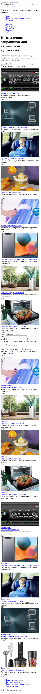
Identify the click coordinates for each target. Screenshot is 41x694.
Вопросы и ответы (8, 6)
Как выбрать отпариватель (11, 226)
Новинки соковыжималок (11, 192)
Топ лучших (10, 26)
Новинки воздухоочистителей (12, 293)
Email (3, 339)
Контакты (9, 20)
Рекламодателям (11, 686)
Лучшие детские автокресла (12, 159)
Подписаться (6, 358)
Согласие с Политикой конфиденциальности (19, 341)
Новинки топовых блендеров (12, 670)
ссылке (12, 353)
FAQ (7, 32)
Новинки (9, 30)
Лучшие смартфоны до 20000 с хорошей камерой (20, 259)
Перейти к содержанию (10, 2)
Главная (8, 24)
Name (3, 355)
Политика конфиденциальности (17, 18)
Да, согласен (12, 345)
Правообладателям (12, 682)
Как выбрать (10, 28)
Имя (3, 337)
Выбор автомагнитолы (10, 93)
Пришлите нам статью (14, 680)
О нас (7, 16)
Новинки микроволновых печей (13, 326)
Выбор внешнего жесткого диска (14, 127)
